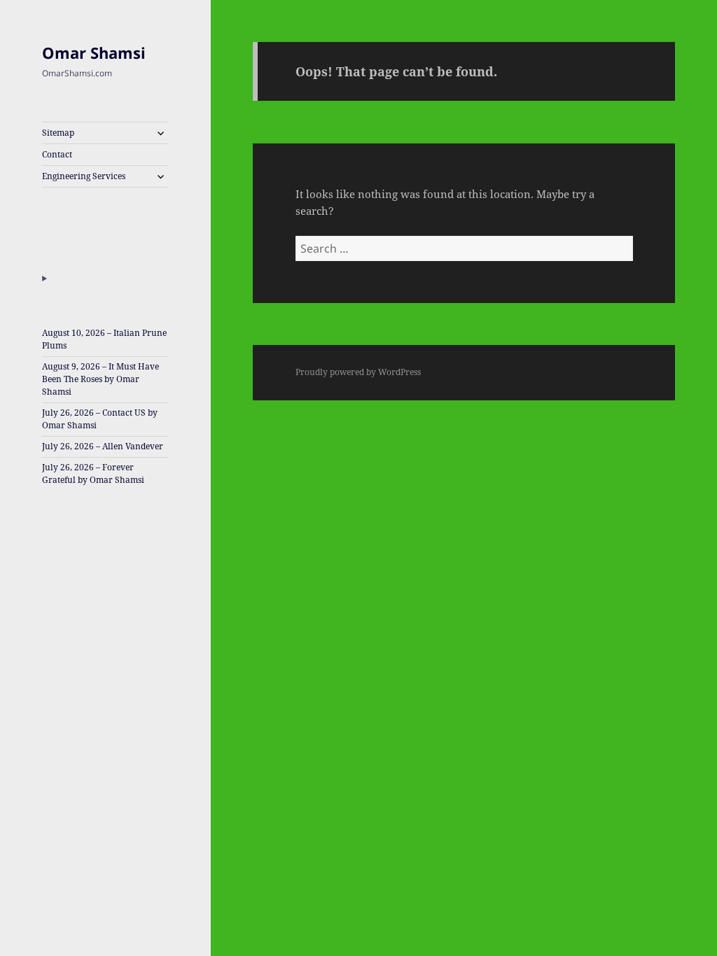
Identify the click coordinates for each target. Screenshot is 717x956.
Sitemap (58, 133)
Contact (57, 154)
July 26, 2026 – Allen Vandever (102, 446)
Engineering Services (83, 176)
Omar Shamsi (94, 52)
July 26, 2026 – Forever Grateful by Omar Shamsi (93, 473)
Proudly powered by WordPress (358, 372)
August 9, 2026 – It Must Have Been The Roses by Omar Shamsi (100, 379)
